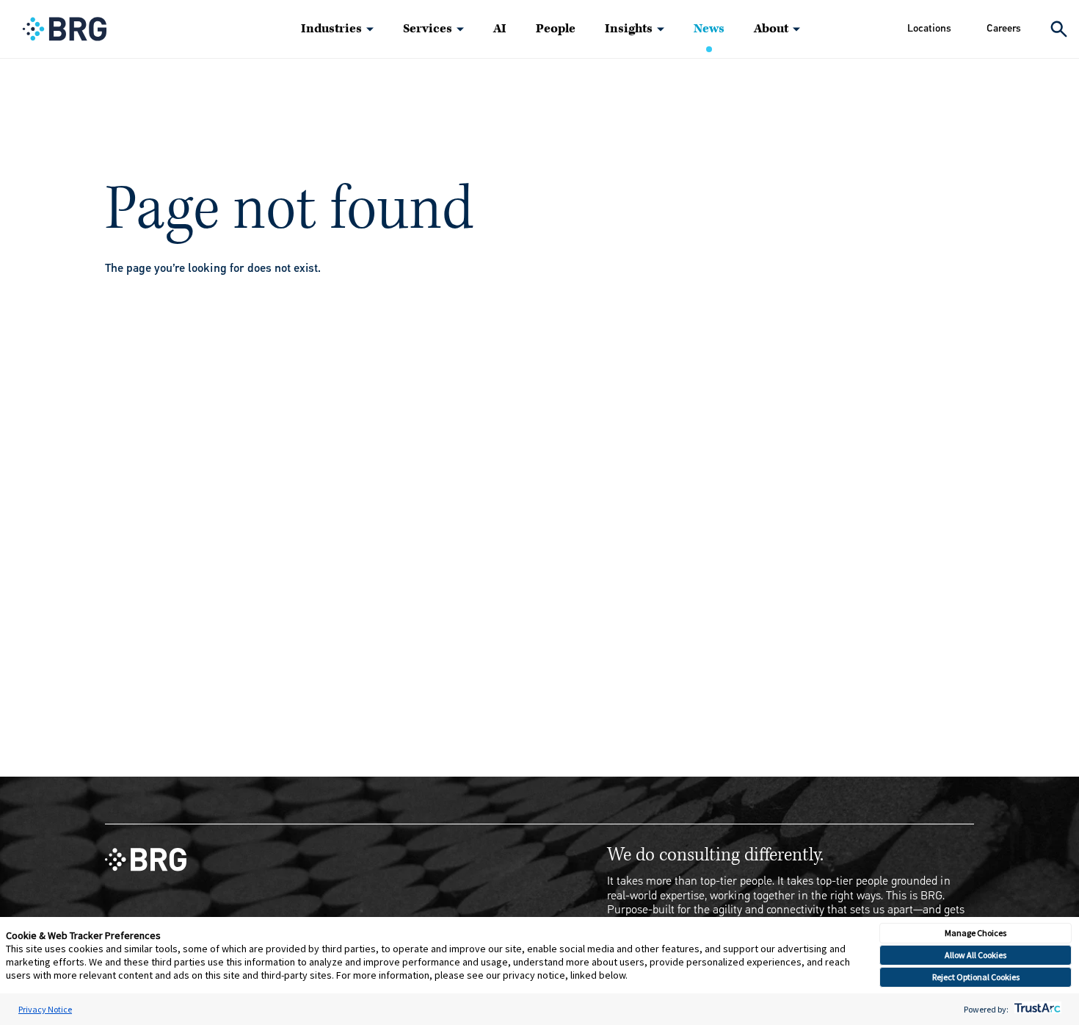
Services (427, 29)
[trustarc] (1036, 1009)
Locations (929, 28)
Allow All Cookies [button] (975, 954)
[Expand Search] (1059, 29)
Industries (331, 29)
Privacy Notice (45, 1009)
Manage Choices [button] (975, 932)
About (771, 29)
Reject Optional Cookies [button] (976, 976)
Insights (629, 29)
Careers (1004, 28)
